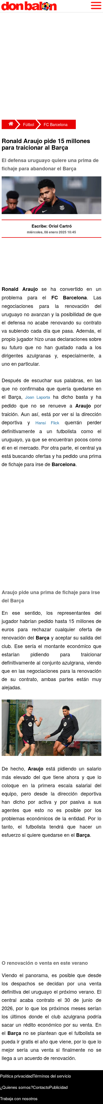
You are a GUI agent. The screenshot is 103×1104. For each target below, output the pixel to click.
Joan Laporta (37, 397)
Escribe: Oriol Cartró (52, 226)
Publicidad (58, 1087)
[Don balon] (45, 6)
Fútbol (28, 124)
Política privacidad (16, 1076)
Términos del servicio (52, 1076)
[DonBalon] (8, 124)
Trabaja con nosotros (19, 1098)
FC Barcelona (56, 124)
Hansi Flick (47, 422)
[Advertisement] (51, 66)
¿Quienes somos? (16, 1087)
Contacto (41, 1087)
